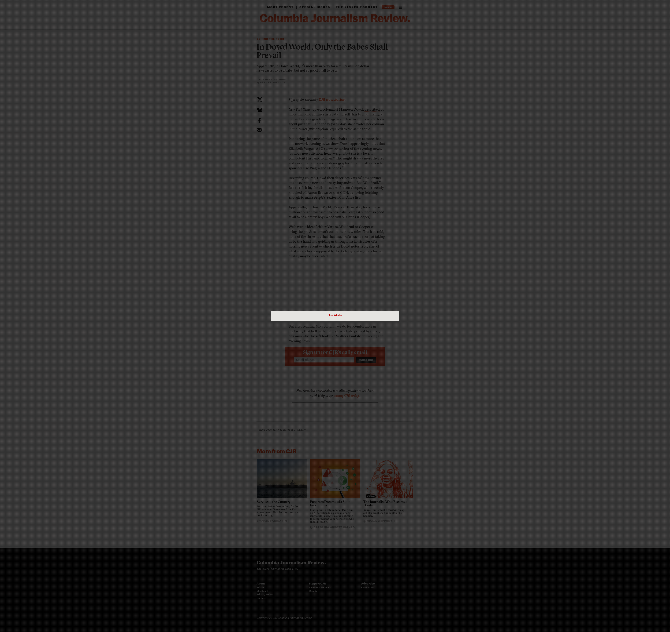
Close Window (335, 315)
